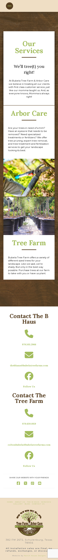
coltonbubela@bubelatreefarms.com (29, 444)
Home (10, 502)
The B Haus (33, 502)
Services (46, 502)
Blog (27, 504)
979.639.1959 (29, 423)
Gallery (18, 504)
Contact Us (38, 504)
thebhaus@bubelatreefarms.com (29, 365)
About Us (20, 502)
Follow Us (29, 386)
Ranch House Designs (35, 556)
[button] (9, 5)
